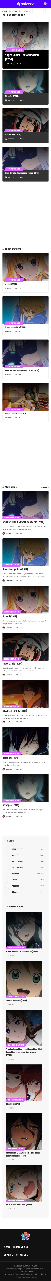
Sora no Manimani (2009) (16, 1000)
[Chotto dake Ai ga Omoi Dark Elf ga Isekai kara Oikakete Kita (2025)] (24, 1131)
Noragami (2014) (10, 758)
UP (36, 1266)
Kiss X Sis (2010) (13, 1104)
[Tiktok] (24, 880)
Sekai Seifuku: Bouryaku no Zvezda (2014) (22, 173)
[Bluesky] (24, 892)
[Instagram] (24, 867)
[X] (24, 855)
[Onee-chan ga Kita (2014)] (25, 310)
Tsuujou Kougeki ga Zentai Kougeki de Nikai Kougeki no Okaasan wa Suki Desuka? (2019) (24, 1052)
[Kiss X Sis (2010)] (24, 1082)
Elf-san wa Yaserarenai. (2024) (19, 1204)
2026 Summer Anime (16, 947)
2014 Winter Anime (15, 50)
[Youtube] (24, 873)
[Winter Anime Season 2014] (25, 397)
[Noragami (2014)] (25, 741)
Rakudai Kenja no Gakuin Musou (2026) (22, 951)
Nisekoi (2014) (11, 284)
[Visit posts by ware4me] (6, 100)
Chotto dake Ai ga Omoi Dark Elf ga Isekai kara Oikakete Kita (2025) (23, 1154)
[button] (4, 4)
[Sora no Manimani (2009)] (24, 979)
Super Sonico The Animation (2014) (22, 57)
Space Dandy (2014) (13, 134)
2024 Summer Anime (16, 1200)
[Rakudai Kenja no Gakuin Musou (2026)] (24, 930)
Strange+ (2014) (12, 96)
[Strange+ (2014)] (25, 81)
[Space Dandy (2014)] (25, 120)
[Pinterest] (24, 861)
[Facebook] (24, 849)
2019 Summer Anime (16, 1045)
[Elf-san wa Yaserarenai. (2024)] (24, 1183)
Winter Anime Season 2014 (15, 413)
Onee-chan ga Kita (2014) (15, 327)
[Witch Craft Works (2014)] (25, 694)
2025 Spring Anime (15, 1148)
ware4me (11, 100)
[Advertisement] (25, 216)
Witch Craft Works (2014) (14, 711)
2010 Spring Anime (15, 1100)
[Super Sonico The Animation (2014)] (25, 36)
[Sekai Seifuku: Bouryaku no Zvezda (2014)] (25, 158)
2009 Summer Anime (16, 996)
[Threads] (24, 886)
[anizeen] (25, 4)
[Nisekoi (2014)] (25, 267)
